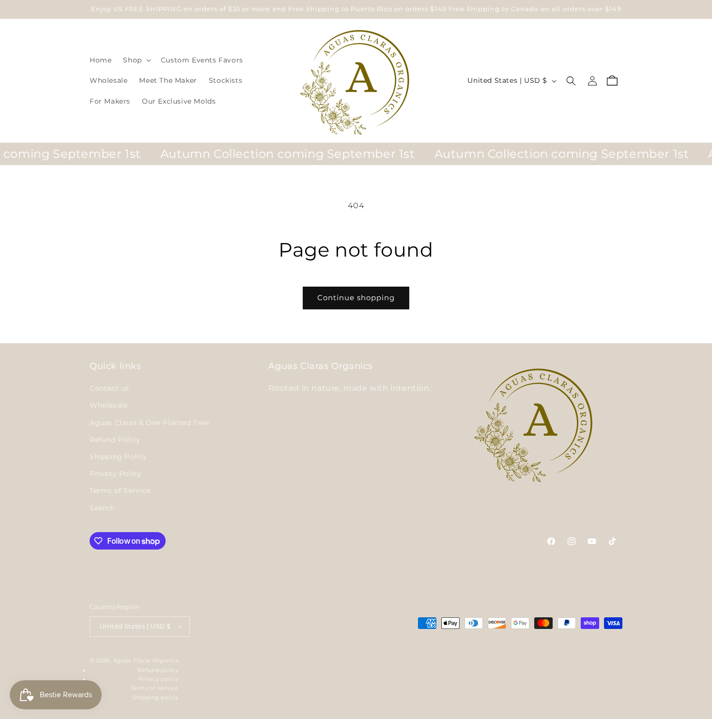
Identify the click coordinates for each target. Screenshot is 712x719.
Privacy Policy (115, 473)
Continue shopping (356, 297)
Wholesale (108, 405)
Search (102, 508)
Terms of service (154, 688)
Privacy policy (158, 678)
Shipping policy (156, 697)
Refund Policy (115, 439)
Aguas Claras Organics (146, 660)
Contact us (109, 388)
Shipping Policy (118, 456)
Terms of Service (120, 490)
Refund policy (158, 670)
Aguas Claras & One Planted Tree (149, 422)
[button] (136, 60)
